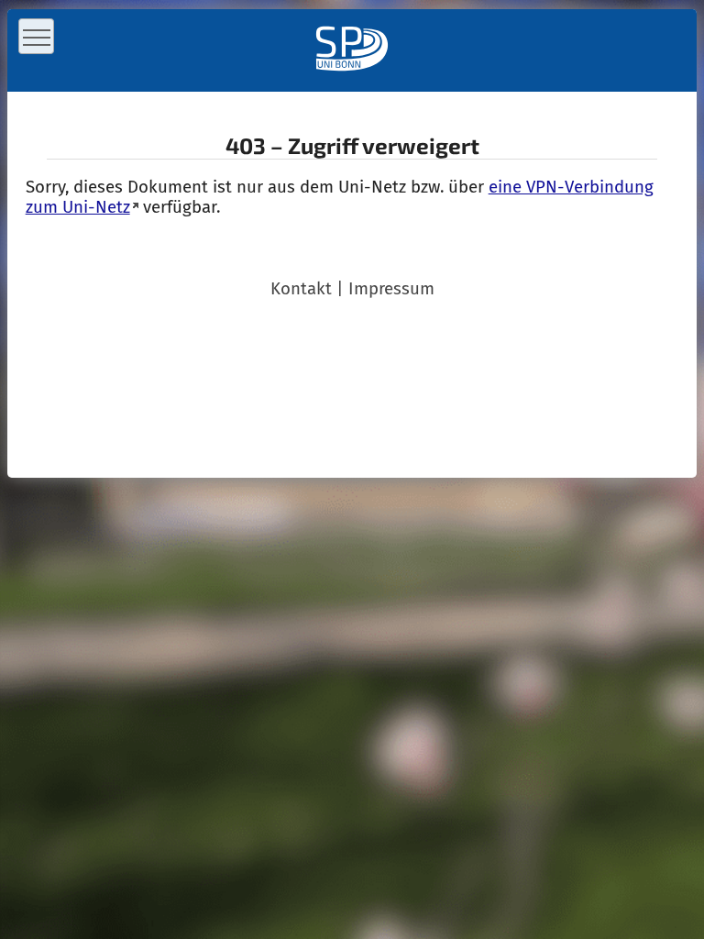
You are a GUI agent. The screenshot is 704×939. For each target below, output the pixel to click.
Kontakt (301, 289)
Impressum (391, 289)
